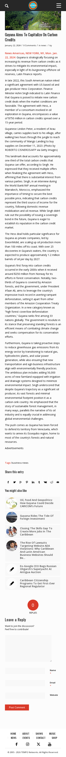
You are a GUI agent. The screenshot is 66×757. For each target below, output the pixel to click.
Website (54, 695)
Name (53, 672)
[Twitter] (38, 744)
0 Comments (29, 45)
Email (52, 684)
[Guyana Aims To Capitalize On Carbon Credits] (33, 19)
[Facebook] (16, 744)
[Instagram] (27, 744)
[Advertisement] (35, 454)
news (43, 45)
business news (20, 462)
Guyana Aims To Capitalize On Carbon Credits (31, 37)
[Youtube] (49, 744)
